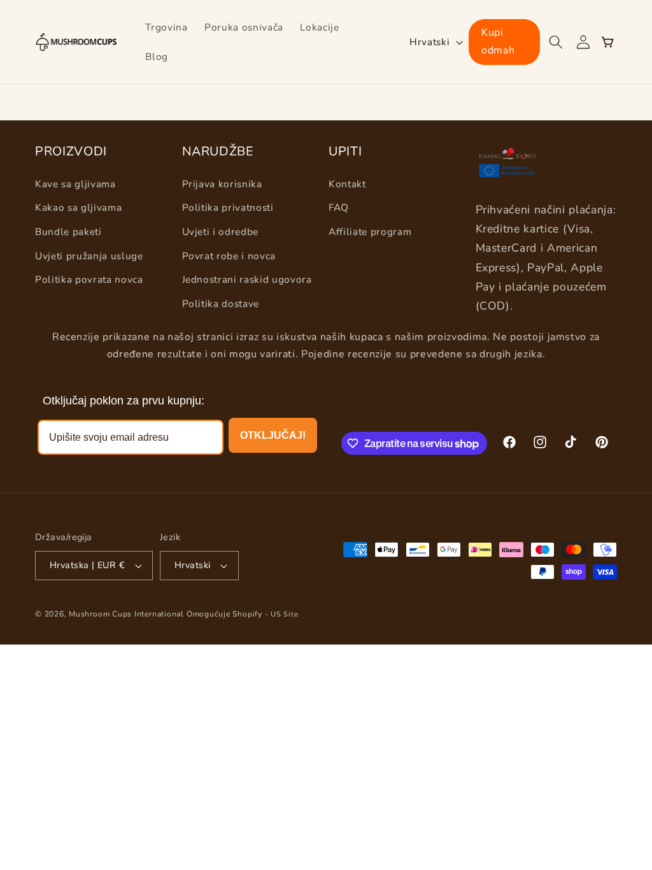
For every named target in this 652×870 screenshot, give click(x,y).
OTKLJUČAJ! (273, 435)
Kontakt (347, 183)
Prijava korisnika (222, 183)
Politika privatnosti (228, 207)
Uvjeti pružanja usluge (89, 255)
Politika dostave (221, 303)
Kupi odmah (497, 41)
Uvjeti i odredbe (220, 231)
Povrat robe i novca (229, 255)
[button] (555, 42)
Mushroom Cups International (126, 614)
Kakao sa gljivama (78, 207)
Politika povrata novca (89, 279)
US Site (284, 614)
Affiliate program (370, 231)
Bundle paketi (68, 231)
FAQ (339, 207)
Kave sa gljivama (75, 183)
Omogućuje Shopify (224, 614)
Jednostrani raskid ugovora (247, 279)
